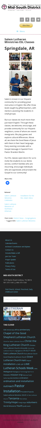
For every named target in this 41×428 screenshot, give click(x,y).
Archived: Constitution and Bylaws (17, 247)
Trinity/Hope (10, 402)
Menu (22, 31)
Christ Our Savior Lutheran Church (13, 341)
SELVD (24, 395)
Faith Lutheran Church (13, 353)
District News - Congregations (25, 218)
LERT (22, 364)
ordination (23, 378)
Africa (17, 329)
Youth (19, 405)
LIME (26, 364)
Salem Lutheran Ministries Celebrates (10, 198)
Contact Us (9, 250)
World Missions (9, 406)
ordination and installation (18, 381)
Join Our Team (10, 256)
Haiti (23, 360)
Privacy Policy (10, 266)
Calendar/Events (11, 243)
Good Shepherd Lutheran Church (14, 357)
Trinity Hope (22, 403)
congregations (18, 351)
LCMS (18, 364)
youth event (26, 406)
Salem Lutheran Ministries (25, 221)
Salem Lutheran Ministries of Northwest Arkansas (10, 207)
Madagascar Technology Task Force (23, 372)
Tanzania (13, 398)
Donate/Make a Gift (12, 253)
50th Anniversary (8, 330)
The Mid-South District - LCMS (20, 7)
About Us (8, 240)
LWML (36, 368)
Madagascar (8, 371)
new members (14, 378)
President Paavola (27, 392)
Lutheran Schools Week (18, 368)
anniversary (25, 329)
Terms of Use (10, 269)
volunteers (32, 402)
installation (9, 364)
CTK (24, 351)
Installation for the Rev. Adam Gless (27, 197)
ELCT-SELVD (31, 350)
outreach (8, 386)
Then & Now (23, 399)
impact (29, 361)
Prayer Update (10, 259)
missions (6, 375)
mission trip (16, 374)
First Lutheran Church (30, 354)
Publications (9, 263)
